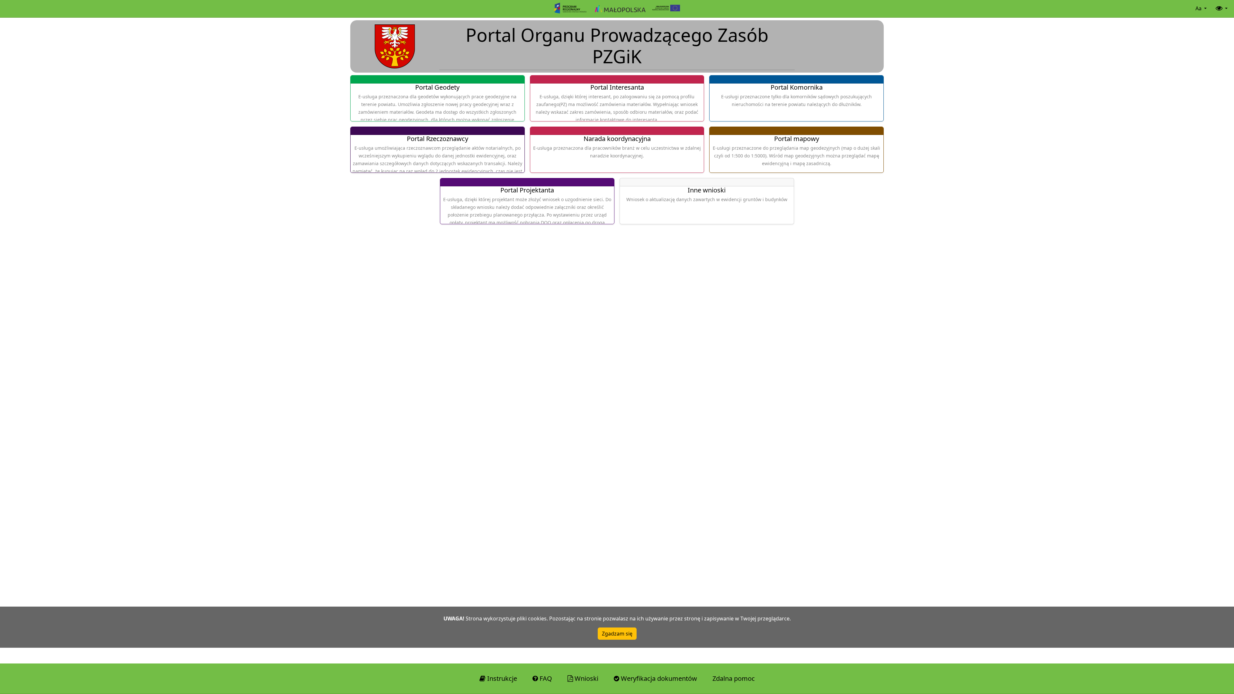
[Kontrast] (1221, 9)
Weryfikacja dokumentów (658, 678)
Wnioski (585, 678)
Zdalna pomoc (733, 678)
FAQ (545, 678)
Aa (1199, 8)
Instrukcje (501, 678)
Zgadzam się (617, 633)
